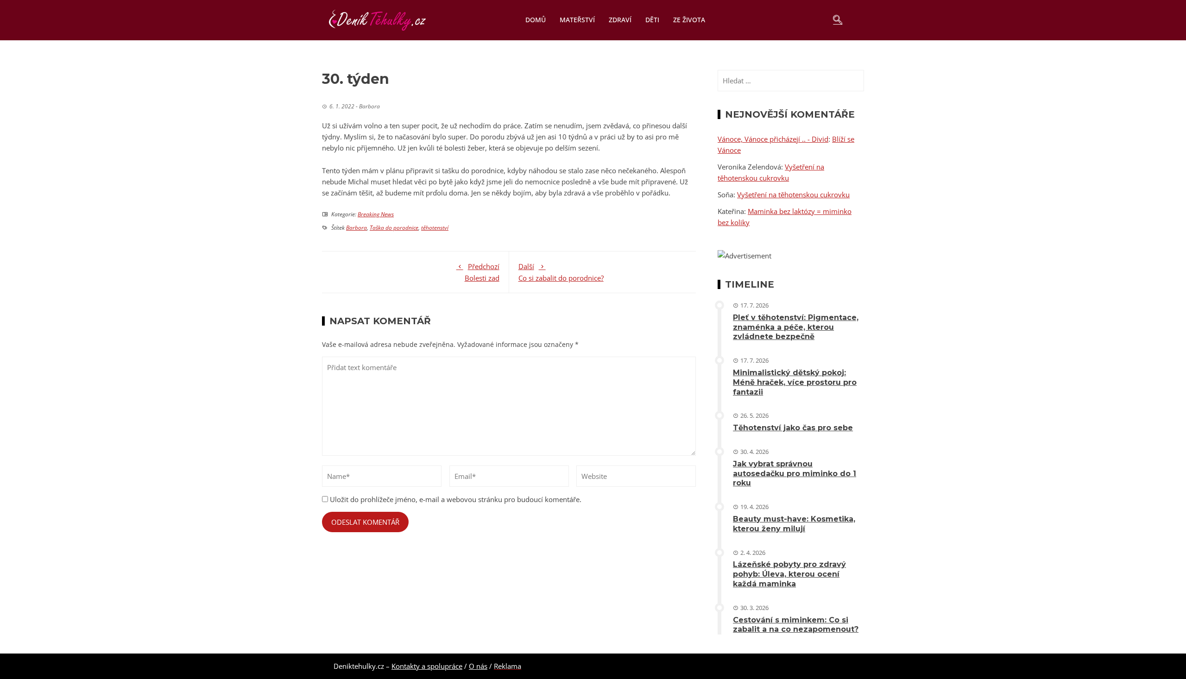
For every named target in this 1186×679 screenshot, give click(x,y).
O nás (478, 666)
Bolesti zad (482, 272)
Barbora (356, 228)
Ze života (689, 19)
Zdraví (620, 19)
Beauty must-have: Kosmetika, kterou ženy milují (794, 524)
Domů (535, 19)
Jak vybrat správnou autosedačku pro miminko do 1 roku (794, 473)
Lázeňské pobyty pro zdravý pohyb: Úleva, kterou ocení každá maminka (789, 574)
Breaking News (376, 214)
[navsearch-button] (838, 20)
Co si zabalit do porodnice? (561, 272)
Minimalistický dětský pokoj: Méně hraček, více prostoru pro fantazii (795, 382)
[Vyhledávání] (791, 80)
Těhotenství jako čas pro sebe (793, 427)
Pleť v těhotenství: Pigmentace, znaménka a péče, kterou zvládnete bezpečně (795, 327)
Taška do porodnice (394, 228)
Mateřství (577, 19)
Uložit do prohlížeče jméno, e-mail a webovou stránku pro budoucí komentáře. (455, 499)
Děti (652, 19)
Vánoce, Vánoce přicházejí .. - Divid (773, 139)
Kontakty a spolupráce (426, 666)
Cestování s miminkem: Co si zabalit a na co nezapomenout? (795, 625)
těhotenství (434, 228)
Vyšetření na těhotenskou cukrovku (793, 194)
